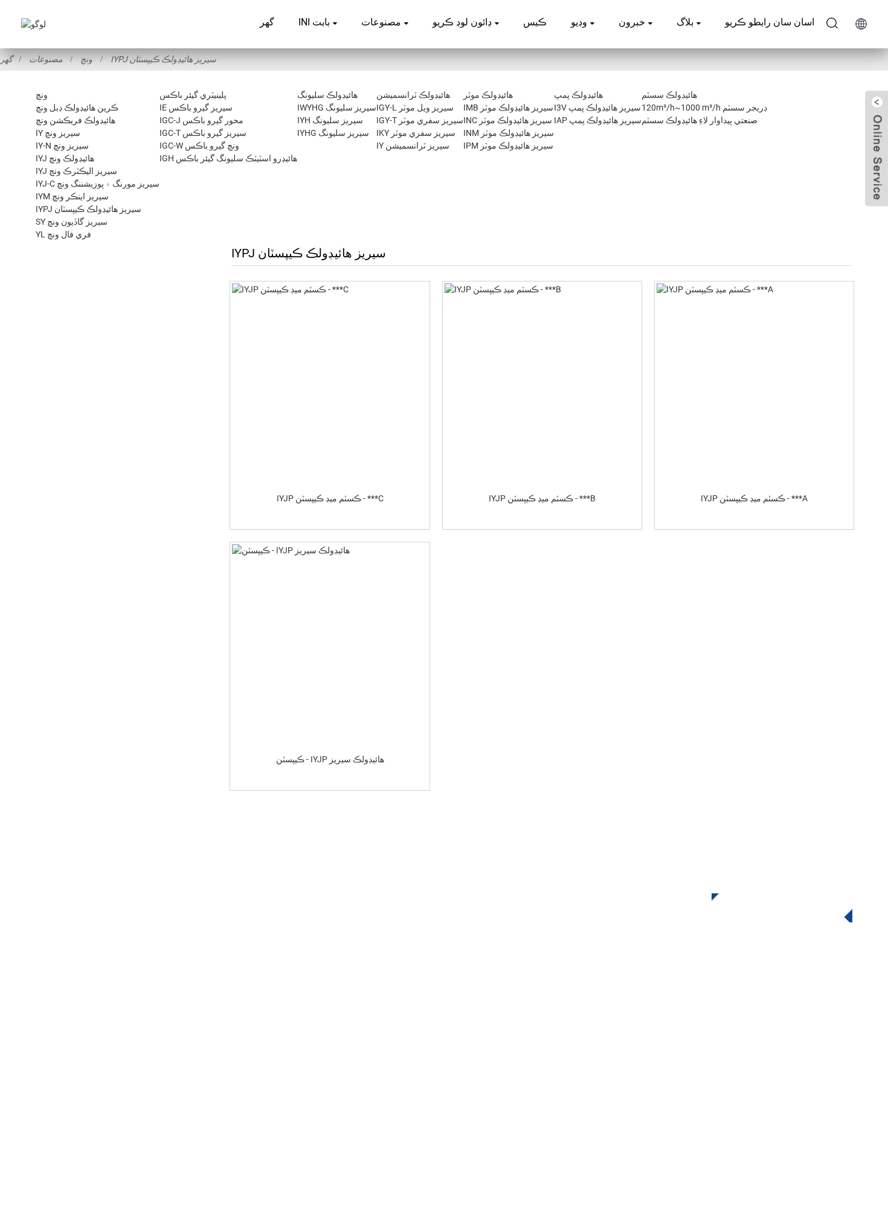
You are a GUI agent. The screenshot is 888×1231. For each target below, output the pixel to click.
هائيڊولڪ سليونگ (327, 95)
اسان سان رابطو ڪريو (769, 22)
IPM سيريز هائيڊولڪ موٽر (508, 145)
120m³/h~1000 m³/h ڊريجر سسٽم (704, 107)
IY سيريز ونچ (58, 133)
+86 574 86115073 (690, 1080)
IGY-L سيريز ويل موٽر (415, 107)
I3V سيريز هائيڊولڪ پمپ (597, 107)
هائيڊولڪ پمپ (578, 95)
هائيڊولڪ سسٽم (669, 95)
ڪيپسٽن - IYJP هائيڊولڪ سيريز (330, 759)
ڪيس (535, 22)
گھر (267, 22)
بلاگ (685, 22)
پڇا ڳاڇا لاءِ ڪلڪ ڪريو (773, 905)
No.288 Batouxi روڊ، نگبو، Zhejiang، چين (743, 1055)
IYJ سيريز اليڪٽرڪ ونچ (76, 171)
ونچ (86, 59)
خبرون (632, 22)
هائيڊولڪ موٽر (488, 95)
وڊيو (579, 22)
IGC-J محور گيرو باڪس (201, 120)
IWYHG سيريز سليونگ (336, 107)
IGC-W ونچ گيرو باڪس (199, 145)
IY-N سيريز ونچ (62, 145)
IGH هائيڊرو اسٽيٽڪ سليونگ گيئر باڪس (228, 158)
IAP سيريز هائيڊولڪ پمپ (598, 120)
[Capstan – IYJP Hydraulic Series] (329, 644)
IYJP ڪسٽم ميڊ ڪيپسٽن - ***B (542, 498)
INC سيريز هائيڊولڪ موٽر (507, 120)
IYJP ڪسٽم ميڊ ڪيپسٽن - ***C (330, 498)
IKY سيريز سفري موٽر (415, 133)
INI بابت (314, 22)
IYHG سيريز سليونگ (333, 133)
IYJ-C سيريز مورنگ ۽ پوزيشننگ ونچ (97, 183)
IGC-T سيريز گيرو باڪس (202, 133)
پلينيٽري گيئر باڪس (193, 95)
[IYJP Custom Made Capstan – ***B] (542, 383)
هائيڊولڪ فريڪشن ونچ (75, 120)
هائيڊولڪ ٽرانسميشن (413, 95)
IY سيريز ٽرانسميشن (412, 145)
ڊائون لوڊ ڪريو (462, 22)
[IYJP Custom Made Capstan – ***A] (754, 383)
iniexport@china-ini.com (701, 1031)
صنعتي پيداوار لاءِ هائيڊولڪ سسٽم (700, 120)
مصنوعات (381, 22)
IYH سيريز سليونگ (330, 120)
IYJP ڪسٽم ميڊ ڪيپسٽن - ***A (754, 498)
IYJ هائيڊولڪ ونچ (65, 158)
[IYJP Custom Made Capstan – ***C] (329, 383)
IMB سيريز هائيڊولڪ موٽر (508, 107)
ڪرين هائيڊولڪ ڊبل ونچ (77, 107)
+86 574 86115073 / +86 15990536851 (728, 1006)
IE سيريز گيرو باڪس (196, 107)
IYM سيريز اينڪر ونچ (72, 196)
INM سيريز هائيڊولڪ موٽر (508, 133)
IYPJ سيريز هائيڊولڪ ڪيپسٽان (163, 59)
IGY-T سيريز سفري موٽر (419, 120)
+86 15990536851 (694, 1105)
